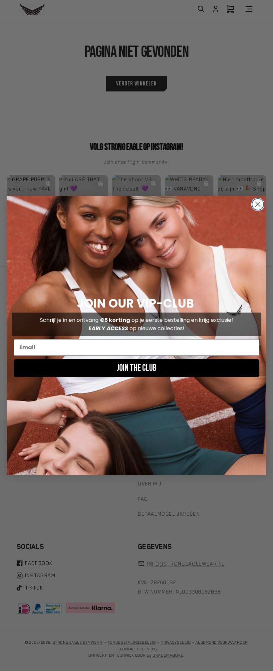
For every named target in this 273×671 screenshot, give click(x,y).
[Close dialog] (258, 204)
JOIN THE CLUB (136, 367)
